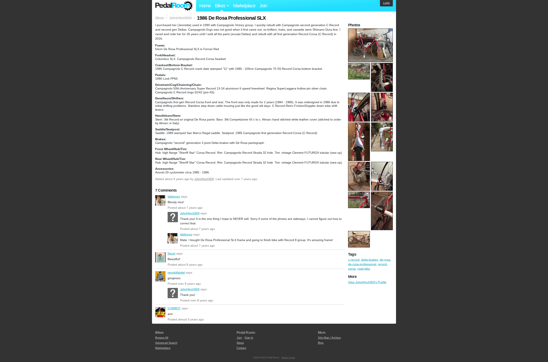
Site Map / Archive (329, 337)
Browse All (161, 337)
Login (386, 2)
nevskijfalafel (160, 276)
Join (263, 5)
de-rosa (385, 259)
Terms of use (288, 357)
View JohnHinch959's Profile (367, 282)
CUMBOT (160, 312)
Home (205, 5)
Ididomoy (160, 200)
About (240, 342)
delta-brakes (369, 259)
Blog (320, 342)
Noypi (160, 257)
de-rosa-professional (362, 264)
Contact (241, 348)
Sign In (248, 337)
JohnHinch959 (204, 179)
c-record (353, 259)
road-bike (363, 268)
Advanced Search (166, 342)
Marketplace (244, 5)
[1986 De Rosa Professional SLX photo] (371, 30)
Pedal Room (174, 6)
